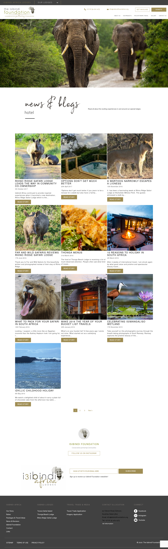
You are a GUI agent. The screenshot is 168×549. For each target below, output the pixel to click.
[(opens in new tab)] (84, 435)
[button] (101, 8)
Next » (90, 412)
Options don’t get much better (79, 184)
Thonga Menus (71, 254)
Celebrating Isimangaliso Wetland (126, 324)
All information (107, 525)
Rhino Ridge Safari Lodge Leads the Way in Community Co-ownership (36, 185)
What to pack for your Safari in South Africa (37, 324)
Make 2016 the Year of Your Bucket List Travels (81, 324)
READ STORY (24, 204)
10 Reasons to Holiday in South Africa (125, 255)
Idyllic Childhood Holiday (34, 392)
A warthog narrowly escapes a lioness (129, 184)
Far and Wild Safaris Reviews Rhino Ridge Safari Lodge (37, 255)
